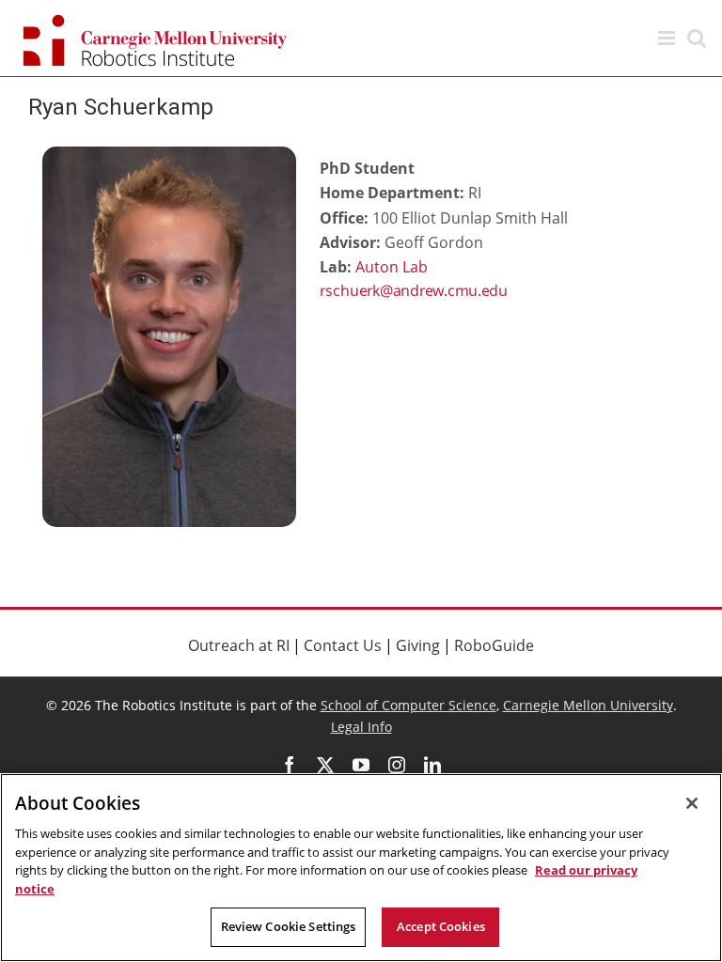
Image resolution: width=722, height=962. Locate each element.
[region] (361, 867)
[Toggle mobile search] (696, 38)
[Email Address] (461, 292)
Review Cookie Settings (288, 926)
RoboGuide (494, 645)
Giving (418, 645)
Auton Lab (391, 266)
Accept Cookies (441, 926)
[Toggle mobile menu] (668, 38)
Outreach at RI (239, 645)
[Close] (692, 803)
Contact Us (343, 645)
